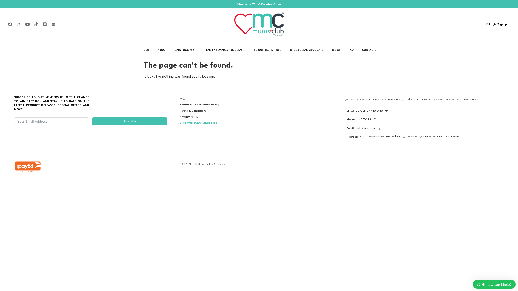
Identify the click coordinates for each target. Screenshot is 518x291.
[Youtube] (27, 24)
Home (146, 50)
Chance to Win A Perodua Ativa (259, 4)
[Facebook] (10, 24)
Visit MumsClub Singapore (198, 122)
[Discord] (45, 24)
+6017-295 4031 (367, 119)
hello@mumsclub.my (368, 128)
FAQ (351, 50)
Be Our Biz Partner (267, 50)
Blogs (336, 50)
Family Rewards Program (224, 50)
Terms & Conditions (193, 110)
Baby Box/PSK (184, 50)
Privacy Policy (188, 116)
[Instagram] (18, 24)
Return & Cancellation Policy (199, 104)
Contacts (369, 50)
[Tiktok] (36, 24)
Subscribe (129, 121)
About (162, 50)
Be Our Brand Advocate (306, 50)
